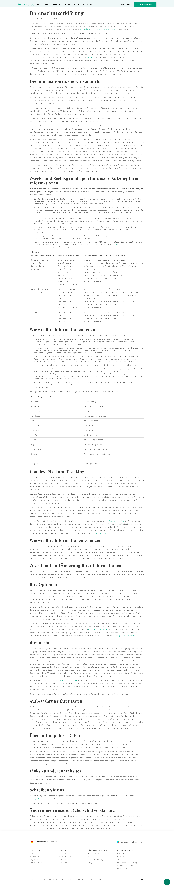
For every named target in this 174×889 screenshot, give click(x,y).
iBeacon (56, 4)
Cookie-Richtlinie (125, 866)
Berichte (62, 860)
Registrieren (145, 4)
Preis (76, 4)
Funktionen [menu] (42, 4)
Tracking (63, 854)
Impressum (122, 869)
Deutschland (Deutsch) (45, 842)
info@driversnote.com (98, 630)
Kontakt (91, 857)
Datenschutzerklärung (127, 863)
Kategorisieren (65, 857)
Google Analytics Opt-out (102, 533)
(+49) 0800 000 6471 (50, 879)
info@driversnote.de (69, 879)
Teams (67, 4)
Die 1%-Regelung (95, 860)
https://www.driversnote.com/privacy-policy (98, 29)
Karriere (120, 857)
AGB (90, 58)
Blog (90, 863)
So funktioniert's (37, 863)
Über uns (87, 4)
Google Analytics (116, 521)
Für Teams (63, 863)
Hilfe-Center (93, 854)
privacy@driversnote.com (123, 636)
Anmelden (125, 4)
